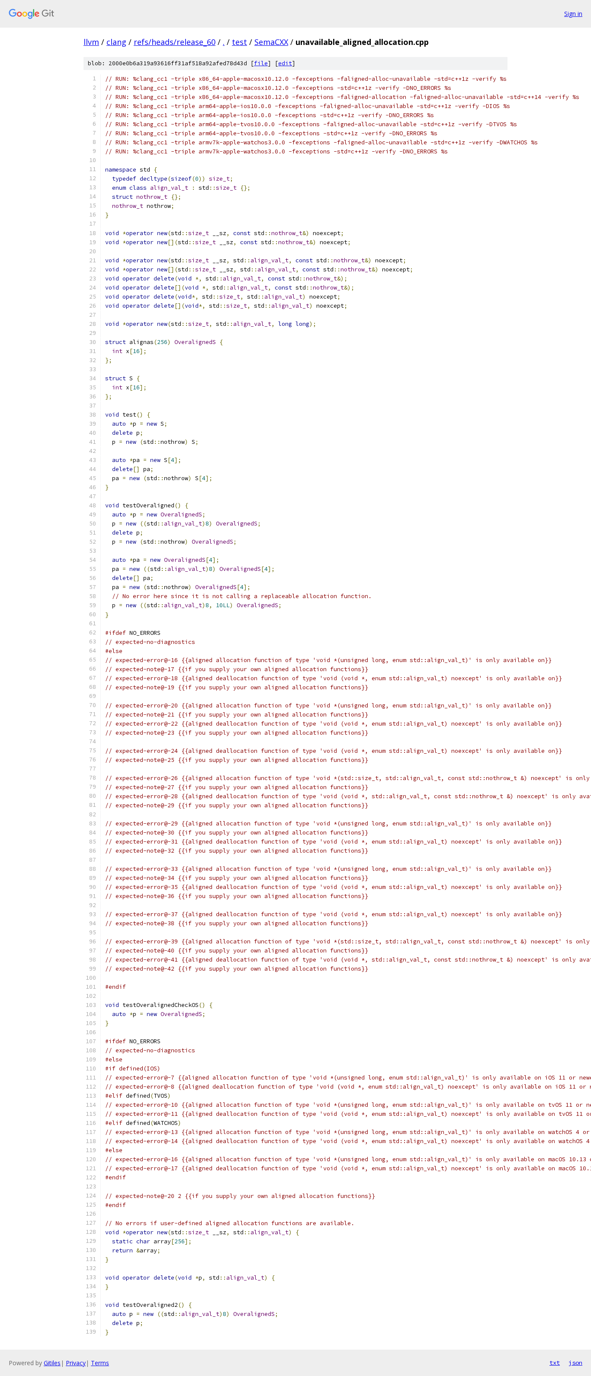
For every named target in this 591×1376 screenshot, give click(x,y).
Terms (100, 1363)
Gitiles (52, 1363)
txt (554, 1362)
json (575, 1362)
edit (285, 63)
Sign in (573, 14)
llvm (91, 42)
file (261, 63)
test (239, 42)
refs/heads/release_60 (174, 42)
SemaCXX (271, 42)
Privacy (76, 1363)
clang (116, 42)
